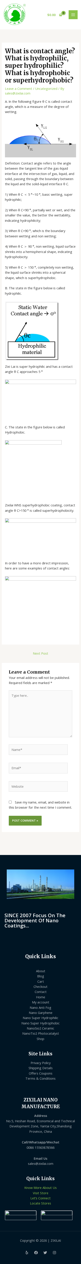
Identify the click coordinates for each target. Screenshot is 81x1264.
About (40, 971)
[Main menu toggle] (73, 14)
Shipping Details (41, 1068)
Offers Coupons (40, 1073)
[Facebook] (36, 1252)
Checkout (40, 986)
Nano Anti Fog (40, 1007)
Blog (40, 976)
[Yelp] (27, 1252)
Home (40, 997)
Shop (40, 1038)
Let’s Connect (40, 1198)
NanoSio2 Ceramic (40, 1028)
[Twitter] (45, 1252)
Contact (41, 991)
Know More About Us (40, 1187)
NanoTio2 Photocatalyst (40, 1033)
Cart (40, 981)
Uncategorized (46, 88)
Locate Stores (40, 1203)
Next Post (40, 653)
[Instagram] (54, 1252)
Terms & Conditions (40, 1078)
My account (40, 1002)
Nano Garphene (40, 1012)
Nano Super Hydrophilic (40, 1017)
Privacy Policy (41, 1063)
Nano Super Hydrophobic (40, 1023)
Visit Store (40, 1193)
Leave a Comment (18, 88)
